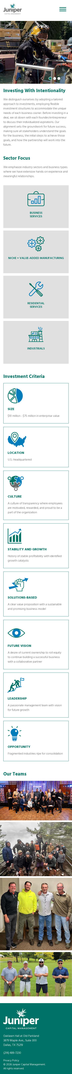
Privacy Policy (11, 1060)
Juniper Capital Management (12, 9)
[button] (42, 78)
